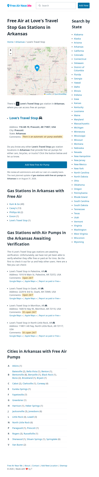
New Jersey (79, 160)
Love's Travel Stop (23, 118)
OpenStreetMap (60, 94)
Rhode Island (80, 197)
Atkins (15, 365)
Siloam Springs (34, 439)
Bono (15, 377)
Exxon (12, 216)
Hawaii (77, 82)
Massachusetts (81, 123)
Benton (45, 371)
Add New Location (49, 465)
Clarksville (28, 383)
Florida (77, 74)
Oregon (78, 188)
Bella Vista (31, 371)
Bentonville (18, 374)
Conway (41, 383)
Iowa (76, 99)
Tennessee (79, 209)
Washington (80, 229)
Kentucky (78, 107)
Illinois (77, 90)
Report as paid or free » (49, 281)
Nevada (78, 152)
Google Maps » (16, 281)
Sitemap (63, 465)
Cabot (15, 383)
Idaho (77, 86)
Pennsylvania (80, 192)
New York (79, 168)
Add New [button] (83, 5)
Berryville (33, 374)
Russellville (29, 433)
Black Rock (47, 374)
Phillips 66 (14, 212)
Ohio (76, 180)
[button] (35, 65)
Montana (78, 143)
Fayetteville (18, 394)
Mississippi (79, 135)
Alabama (78, 34)
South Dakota (81, 205)
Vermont (78, 221)
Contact (35, 465)
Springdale (51, 439)
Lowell (30, 416)
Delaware (79, 63)
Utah (76, 217)
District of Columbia (79, 69)
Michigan (78, 127)
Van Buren (17, 444)
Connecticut (80, 58)
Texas (77, 213)
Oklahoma (79, 184)
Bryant (40, 377)
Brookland (27, 377)
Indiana (78, 94)
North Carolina (81, 172)
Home (10, 41)
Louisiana (79, 111)
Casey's (13, 208)
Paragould (17, 428)
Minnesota (79, 131)
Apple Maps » (31, 281)
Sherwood (17, 439)
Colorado (78, 54)
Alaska (77, 38)
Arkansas (20, 41)
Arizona (78, 42)
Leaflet (48, 94)
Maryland (79, 119)
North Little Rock (21, 422)
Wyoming (79, 241)
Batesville (17, 371)
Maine (77, 115)
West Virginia (81, 233)
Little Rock (17, 416)
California (79, 50)
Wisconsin (79, 237)
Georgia (78, 78)
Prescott (31, 428)
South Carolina (81, 201)
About (27, 465)
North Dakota (81, 176)
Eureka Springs (20, 389)
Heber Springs (32, 405)
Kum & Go (14, 204)
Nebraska (79, 148)
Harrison (16, 405)
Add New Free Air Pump (37, 164)
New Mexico (80, 164)
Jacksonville (18, 411)
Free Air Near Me (14, 465)
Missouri (78, 139)
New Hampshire (82, 156)
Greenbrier (17, 400)
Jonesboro (33, 411)
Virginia (78, 225)
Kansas (77, 103)
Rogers (15, 433)
